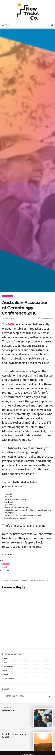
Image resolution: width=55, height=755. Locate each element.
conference (34, 580)
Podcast (6, 674)
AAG (10, 324)
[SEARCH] (50, 25)
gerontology (44, 580)
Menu (7, 24)
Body (5, 658)
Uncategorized (8, 296)
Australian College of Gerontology (18, 580)
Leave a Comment (47, 318)
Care (5, 662)
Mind (5, 670)
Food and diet (8, 666)
